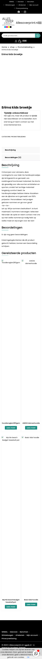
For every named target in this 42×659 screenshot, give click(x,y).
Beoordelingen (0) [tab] (13, 157)
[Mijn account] (16, 40)
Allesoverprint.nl (27, 23)
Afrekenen (22, 5)
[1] (36, 653)
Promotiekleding (18, 137)
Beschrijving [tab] (10, 150)
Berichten (30, 2)
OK (28, 657)
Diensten (21, 2)
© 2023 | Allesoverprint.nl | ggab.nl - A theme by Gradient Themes (18, 646)
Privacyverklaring (22, 8)
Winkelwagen (10, 5)
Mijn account (33, 5)
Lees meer (10, 428)
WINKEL (11, 2)
